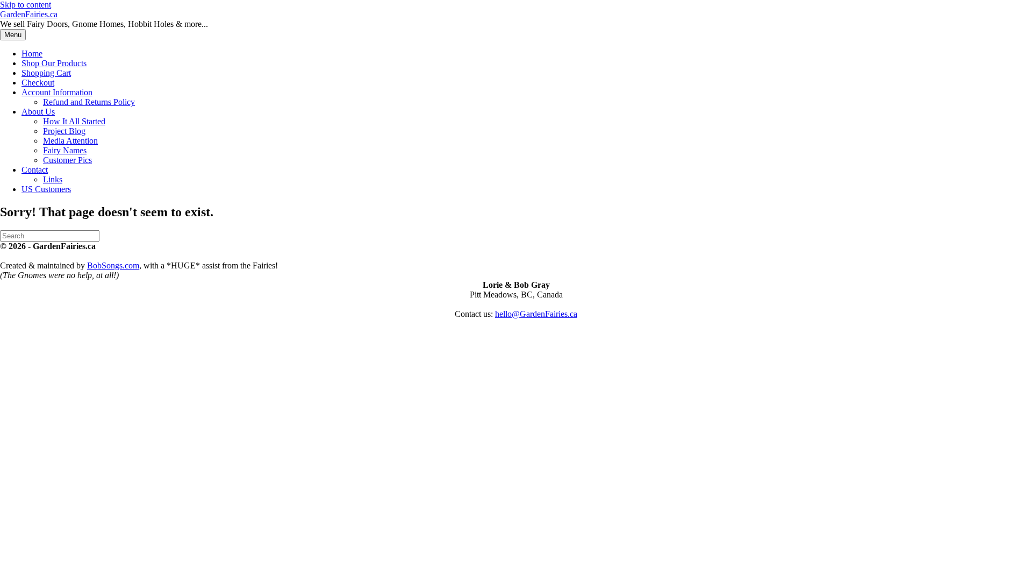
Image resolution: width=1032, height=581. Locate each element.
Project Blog (64, 131)
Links (52, 179)
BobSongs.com (113, 265)
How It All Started (74, 121)
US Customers (46, 189)
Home (32, 53)
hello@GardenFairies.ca (536, 313)
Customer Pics (67, 160)
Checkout (38, 82)
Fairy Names (65, 150)
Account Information (57, 92)
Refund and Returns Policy (89, 102)
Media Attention (70, 140)
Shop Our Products (54, 63)
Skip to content (25, 4)
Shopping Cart (46, 72)
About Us (38, 111)
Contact (35, 169)
